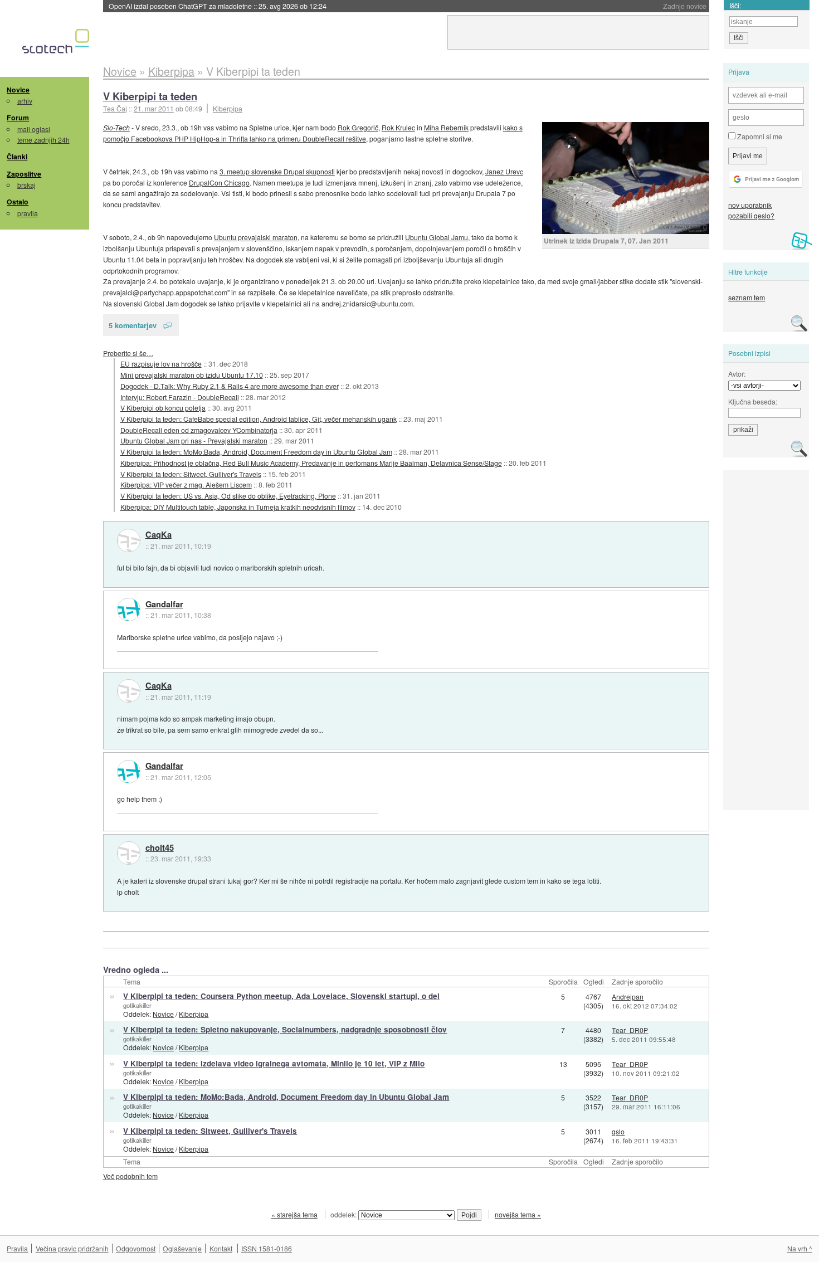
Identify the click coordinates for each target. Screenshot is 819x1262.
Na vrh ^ (799, 1248)
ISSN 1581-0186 (266, 1248)
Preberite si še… (128, 353)
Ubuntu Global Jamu (436, 237)
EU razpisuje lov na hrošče (161, 363)
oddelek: (344, 1214)
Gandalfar (164, 604)
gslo (618, 1131)
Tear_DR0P (630, 1030)
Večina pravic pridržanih (72, 1248)
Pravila (17, 1248)
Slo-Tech (116, 127)
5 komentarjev (133, 325)
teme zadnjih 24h (43, 139)
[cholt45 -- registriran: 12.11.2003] (128, 853)
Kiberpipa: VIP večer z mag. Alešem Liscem (186, 484)
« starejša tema (294, 1214)
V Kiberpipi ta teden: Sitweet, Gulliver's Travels (190, 474)
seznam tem (746, 297)
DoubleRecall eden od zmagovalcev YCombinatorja (198, 430)
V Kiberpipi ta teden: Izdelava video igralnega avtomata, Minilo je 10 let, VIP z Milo (274, 1063)
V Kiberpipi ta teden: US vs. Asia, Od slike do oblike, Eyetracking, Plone (228, 495)
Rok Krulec (398, 127)
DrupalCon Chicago (219, 182)
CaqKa (158, 534)
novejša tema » (518, 1214)
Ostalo (17, 202)
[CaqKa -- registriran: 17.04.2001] (128, 540)
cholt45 (159, 848)
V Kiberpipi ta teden (150, 96)
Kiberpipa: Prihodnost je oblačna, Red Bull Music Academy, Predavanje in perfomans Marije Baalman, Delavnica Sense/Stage (311, 462)
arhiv (24, 100)
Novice (18, 90)
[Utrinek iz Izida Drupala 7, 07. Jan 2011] (625, 178)
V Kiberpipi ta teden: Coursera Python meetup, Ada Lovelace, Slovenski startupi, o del (281, 996)
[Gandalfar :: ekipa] (128, 609)
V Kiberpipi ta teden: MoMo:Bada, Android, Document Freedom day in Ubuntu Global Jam (256, 451)
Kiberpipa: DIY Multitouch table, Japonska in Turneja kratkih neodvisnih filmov (237, 506)
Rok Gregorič (358, 127)
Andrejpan (628, 996)
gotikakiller (137, 1005)
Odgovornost (135, 1248)
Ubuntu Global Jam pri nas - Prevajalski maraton (193, 440)
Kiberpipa (227, 108)
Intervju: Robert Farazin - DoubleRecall (179, 397)
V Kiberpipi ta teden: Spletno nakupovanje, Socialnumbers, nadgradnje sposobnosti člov (285, 1029)
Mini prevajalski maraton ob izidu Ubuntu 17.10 (191, 374)
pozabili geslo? (751, 215)
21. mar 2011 (154, 108)
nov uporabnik (750, 204)
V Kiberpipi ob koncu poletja (163, 407)
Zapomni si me (758, 136)
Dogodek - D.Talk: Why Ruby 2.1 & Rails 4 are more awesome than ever (229, 386)
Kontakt (220, 1248)
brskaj (26, 184)
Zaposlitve (24, 174)
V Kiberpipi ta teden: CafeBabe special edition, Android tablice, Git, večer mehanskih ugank (258, 418)
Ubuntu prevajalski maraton (256, 237)
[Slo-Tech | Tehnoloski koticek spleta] (57, 44)
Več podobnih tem (130, 1176)
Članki (17, 157)
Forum (18, 118)
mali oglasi (33, 129)
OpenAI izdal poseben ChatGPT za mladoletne (217, 6)
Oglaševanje (182, 1248)
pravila (27, 213)
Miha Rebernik (446, 127)
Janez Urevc (504, 171)
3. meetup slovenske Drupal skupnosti (277, 171)
